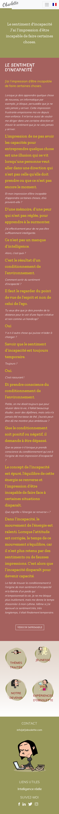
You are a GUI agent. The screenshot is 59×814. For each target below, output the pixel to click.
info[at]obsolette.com (29, 729)
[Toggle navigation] (49, 4)
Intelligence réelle (30, 789)
